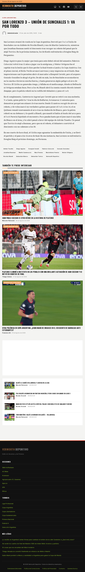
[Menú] (81, 7)
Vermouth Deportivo (52, 156)
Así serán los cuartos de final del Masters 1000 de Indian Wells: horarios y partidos (30, 543)
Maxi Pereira (39, 152)
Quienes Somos (72, 568)
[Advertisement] (42, 357)
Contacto (62, 568)
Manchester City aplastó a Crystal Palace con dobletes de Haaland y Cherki (44, 404)
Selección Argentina (9, 527)
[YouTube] (68, 7)
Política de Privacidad (49, 568)
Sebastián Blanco (22, 156)
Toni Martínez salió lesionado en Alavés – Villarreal (35, 415)
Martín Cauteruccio (25, 152)
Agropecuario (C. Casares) (11, 479)
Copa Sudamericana (9, 515)
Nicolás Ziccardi (21, 396)
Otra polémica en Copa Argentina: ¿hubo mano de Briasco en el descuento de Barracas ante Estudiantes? (41, 329)
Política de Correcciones (32, 568)
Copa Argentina (9, 18)
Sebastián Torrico (37, 156)
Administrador (13, 33)
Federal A (5, 523)
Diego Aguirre (20, 149)
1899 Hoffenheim (8, 467)
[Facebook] (64, 7)
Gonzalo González (63, 149)
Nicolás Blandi (8, 156)
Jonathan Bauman (9, 152)
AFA (3, 487)
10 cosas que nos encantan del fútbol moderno (18, 547)
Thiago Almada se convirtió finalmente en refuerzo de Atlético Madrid (26, 551)
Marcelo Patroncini (8, 220)
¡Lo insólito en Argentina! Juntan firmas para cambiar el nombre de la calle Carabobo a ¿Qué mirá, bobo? (38, 539)
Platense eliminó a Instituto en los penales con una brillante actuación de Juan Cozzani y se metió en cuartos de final (42, 273)
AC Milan (5, 471)
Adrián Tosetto (8, 149)
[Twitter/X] (60, 7)
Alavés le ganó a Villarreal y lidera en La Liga (32, 383)
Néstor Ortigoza (67, 152)
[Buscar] (76, 7)
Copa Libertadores (8, 511)
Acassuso (5, 475)
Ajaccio (4, 483)
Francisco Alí (6, 333)
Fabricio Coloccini (48, 149)
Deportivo (14, 5)
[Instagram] (55, 7)
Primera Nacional (8, 519)
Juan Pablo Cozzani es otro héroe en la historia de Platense (28, 218)
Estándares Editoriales (14, 568)
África (4, 491)
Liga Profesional (7, 503)
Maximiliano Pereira (52, 152)
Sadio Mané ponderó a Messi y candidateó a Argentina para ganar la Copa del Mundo (31, 555)
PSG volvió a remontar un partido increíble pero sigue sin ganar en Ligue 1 (43, 393)
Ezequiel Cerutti (33, 149)
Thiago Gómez (7, 277)
